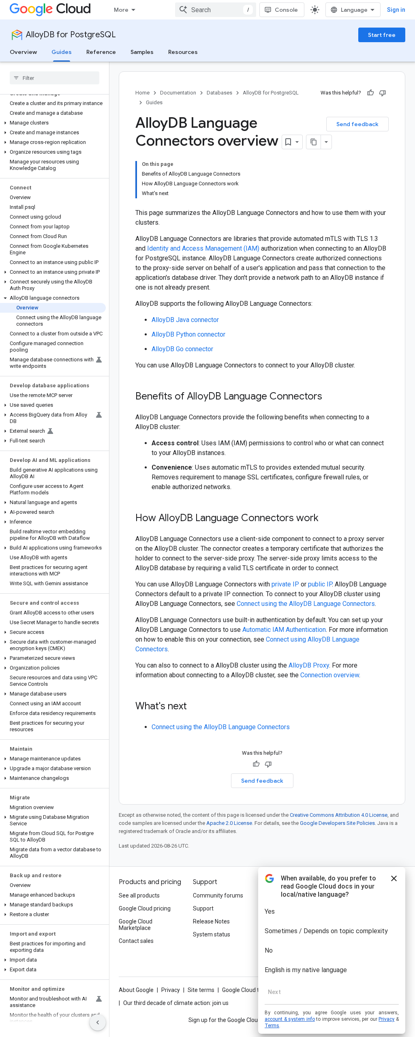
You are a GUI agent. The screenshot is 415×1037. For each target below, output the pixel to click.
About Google (136, 990)
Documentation (178, 93)
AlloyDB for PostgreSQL (71, 35)
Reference (101, 52)
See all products (139, 895)
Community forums (218, 895)
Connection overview (329, 675)
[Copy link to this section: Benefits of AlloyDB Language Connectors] (330, 397)
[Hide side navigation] (98, 1022)
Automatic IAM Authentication (284, 629)
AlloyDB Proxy (309, 665)
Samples (142, 52)
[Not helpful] (382, 93)
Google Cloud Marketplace (135, 924)
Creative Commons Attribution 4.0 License (338, 815)
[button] (53, 123)
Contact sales (136, 941)
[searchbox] (54, 77)
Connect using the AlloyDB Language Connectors (306, 604)
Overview (23, 52)
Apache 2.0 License (229, 823)
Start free (382, 35)
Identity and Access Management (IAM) (203, 248)
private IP (285, 584)
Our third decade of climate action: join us (176, 1003)
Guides (61, 52)
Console (286, 9)
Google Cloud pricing (145, 908)
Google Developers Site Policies (337, 823)
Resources (183, 52)
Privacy (170, 990)
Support (203, 908)
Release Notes (211, 921)
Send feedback (357, 124)
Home (142, 93)
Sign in (396, 9)
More (121, 9)
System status (211, 934)
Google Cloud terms (247, 990)
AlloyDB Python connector (188, 334)
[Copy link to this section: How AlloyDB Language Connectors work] (327, 519)
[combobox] (215, 9)
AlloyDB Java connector (185, 320)
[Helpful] (370, 93)
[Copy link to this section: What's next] (195, 707)
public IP (320, 584)
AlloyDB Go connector (182, 349)
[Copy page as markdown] (313, 142)
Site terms (201, 990)
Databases (219, 93)
